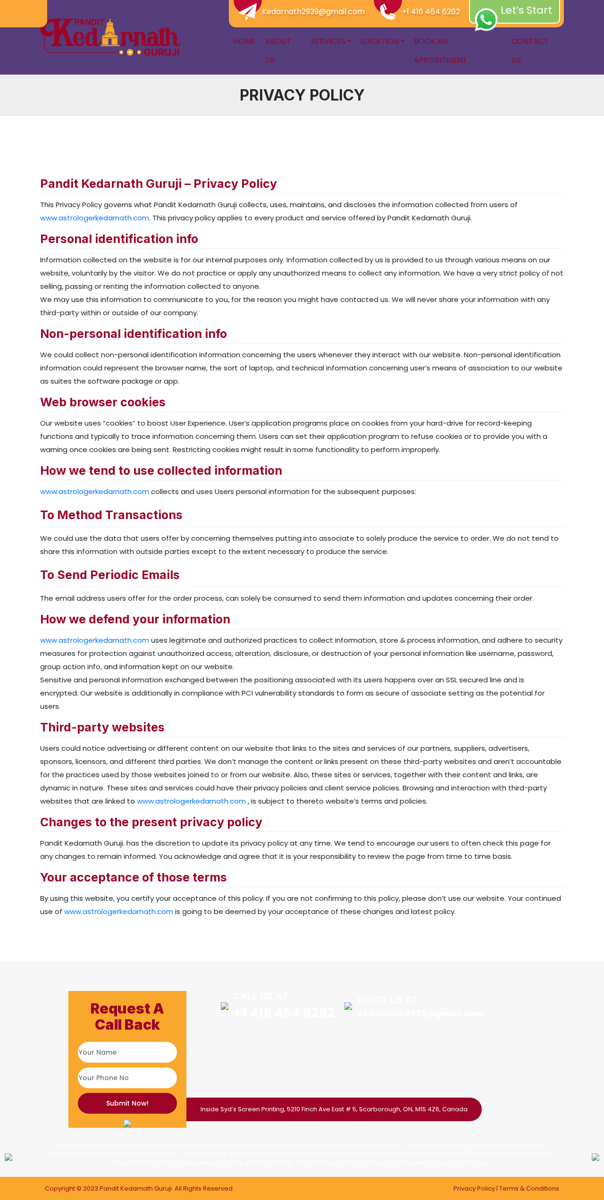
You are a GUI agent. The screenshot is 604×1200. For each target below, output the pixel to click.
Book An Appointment (440, 51)
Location (380, 41)
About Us (278, 51)
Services (328, 41)
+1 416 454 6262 (431, 11)
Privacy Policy (474, 1188)
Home (245, 41)
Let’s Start (526, 10)
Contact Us (530, 51)
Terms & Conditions (529, 1188)
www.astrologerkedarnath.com (94, 218)
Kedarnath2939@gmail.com (313, 11)
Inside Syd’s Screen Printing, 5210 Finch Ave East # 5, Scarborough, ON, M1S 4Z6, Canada (334, 1109)
